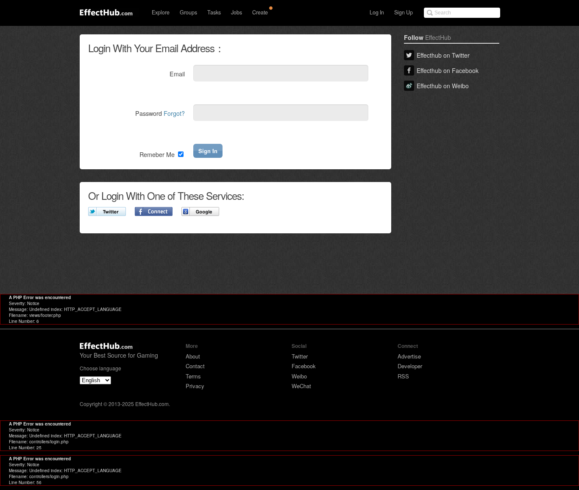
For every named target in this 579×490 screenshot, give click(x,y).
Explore (161, 12)
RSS (403, 376)
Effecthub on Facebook (448, 70)
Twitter (300, 356)
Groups (188, 12)
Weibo (299, 376)
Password (160, 113)
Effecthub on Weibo (443, 85)
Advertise (409, 356)
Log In (377, 12)
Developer (410, 366)
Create (260, 12)
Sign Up (403, 12)
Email (177, 73)
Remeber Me (157, 154)
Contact (195, 366)
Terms (193, 376)
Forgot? (174, 113)
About (193, 356)
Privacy (195, 386)
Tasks (214, 12)
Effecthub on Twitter (443, 55)
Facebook (304, 366)
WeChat (301, 386)
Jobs (236, 12)
